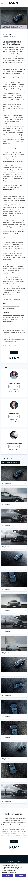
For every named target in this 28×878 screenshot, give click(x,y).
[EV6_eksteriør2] (14, 516)
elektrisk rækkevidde (15, 319)
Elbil (22, 319)
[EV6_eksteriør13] (14, 473)
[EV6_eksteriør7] (14, 558)
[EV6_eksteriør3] (14, 537)
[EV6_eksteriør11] (14, 707)
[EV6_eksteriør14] (14, 749)
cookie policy (13, 872)
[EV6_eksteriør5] (14, 601)
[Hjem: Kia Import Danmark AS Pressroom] (13, 3)
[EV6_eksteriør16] (14, 791)
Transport (5, 306)
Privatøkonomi (13, 308)
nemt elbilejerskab (7, 315)
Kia (20, 317)
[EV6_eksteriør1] (14, 495)
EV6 (22, 317)
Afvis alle (7, 875)
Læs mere (14, 353)
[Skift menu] (2, 3)
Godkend (20, 875)
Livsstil (10, 306)
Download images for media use (10, 462)
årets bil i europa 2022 (18, 315)
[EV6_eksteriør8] (14, 643)
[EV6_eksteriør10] (14, 685)
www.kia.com (19, 346)
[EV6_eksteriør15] (14, 770)
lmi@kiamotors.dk (14, 392)
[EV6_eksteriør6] (14, 579)
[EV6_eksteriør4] (14, 622)
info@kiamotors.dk (14, 449)
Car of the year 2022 (13, 317)
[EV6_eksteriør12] (14, 728)
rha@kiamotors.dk (14, 422)
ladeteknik (5, 317)
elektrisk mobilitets (8, 321)
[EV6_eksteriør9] (14, 664)
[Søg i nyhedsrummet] (26, 3)
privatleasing (6, 319)
